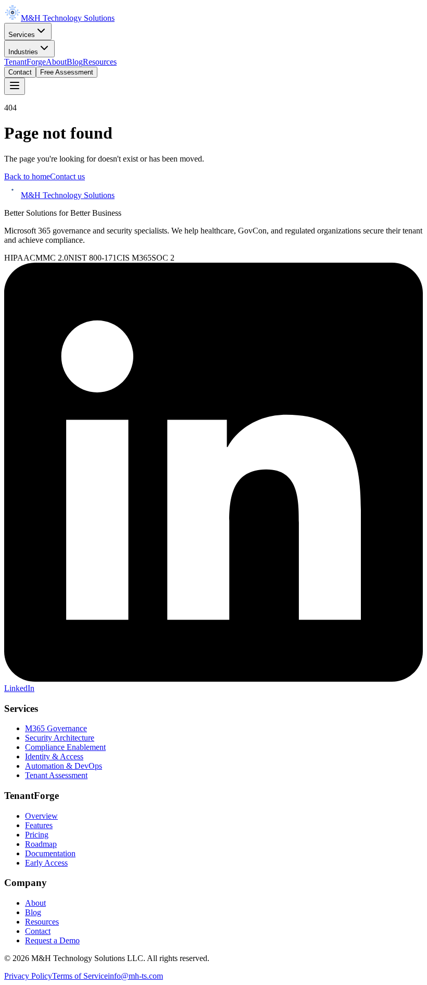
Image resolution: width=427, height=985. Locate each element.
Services (21, 35)
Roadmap (41, 844)
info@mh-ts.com (135, 975)
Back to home (27, 176)
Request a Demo (52, 940)
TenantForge (25, 61)
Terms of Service (80, 975)
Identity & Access (54, 756)
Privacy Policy (28, 975)
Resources (100, 61)
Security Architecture (59, 737)
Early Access (46, 862)
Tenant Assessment (56, 775)
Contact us (67, 176)
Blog (75, 61)
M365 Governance (56, 728)
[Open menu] (14, 86)
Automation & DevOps (63, 765)
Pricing (36, 834)
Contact (20, 72)
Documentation (50, 853)
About (56, 61)
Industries (23, 52)
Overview (41, 815)
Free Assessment (66, 72)
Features (39, 825)
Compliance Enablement (65, 747)
